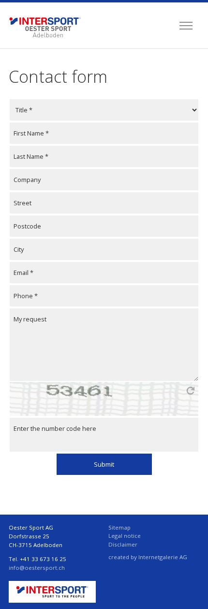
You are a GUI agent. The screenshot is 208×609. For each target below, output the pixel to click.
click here (190, 391)
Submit (104, 464)
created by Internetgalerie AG (147, 557)
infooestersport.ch (37, 567)
